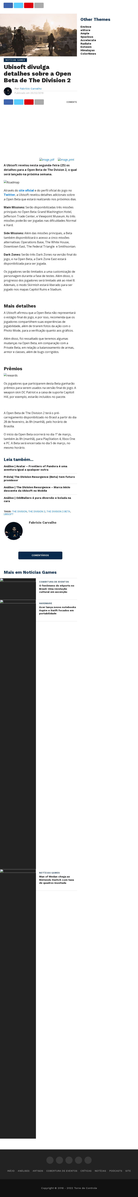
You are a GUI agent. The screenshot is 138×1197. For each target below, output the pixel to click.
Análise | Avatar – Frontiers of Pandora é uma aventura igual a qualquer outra (35, 468)
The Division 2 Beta (58, 511)
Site (128, 1171)
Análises (23, 1171)
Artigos (38, 1171)
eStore (85, 30)
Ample (84, 33)
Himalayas (87, 50)
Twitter (9, 195)
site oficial (26, 190)
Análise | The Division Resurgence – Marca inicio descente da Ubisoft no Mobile (37, 489)
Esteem (85, 46)
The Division (19, 511)
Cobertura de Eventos (61, 1171)
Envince (85, 26)
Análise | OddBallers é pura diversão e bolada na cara (37, 499)
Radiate (85, 43)
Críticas (85, 1171)
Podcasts (115, 1171)
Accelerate (88, 40)
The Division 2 (36, 511)
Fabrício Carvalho (31, 88)
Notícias (100, 1171)
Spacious (86, 36)
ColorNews (88, 53)
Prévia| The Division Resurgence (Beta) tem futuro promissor (39, 478)
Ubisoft (8, 514)
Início (11, 1171)
